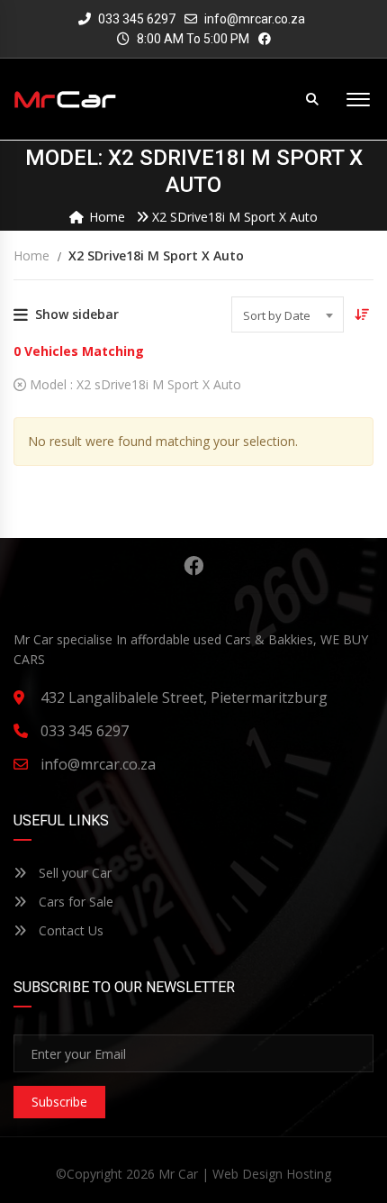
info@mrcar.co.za (254, 19)
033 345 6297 (135, 19)
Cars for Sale (74, 901)
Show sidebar (77, 314)
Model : (133, 384)
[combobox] (287, 314)
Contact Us (69, 930)
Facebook (194, 566)
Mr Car (178, 1173)
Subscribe (59, 1101)
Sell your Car (73, 872)
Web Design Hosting (271, 1173)
